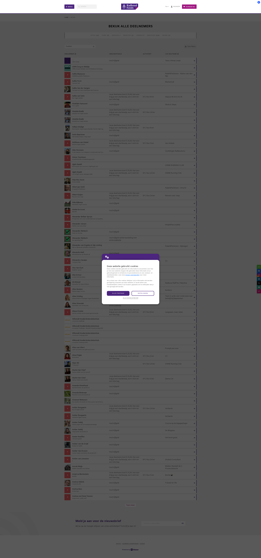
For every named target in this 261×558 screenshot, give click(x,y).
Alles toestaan (118, 293)
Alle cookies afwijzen (130, 298)
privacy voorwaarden (132, 275)
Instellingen (143, 293)
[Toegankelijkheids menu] (259, 2)
